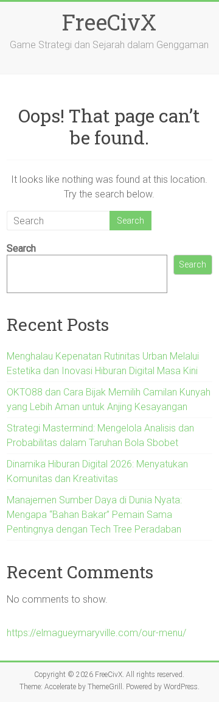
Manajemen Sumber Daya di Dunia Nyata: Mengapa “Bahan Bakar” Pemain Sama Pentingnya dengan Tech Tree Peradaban (94, 514)
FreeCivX (109, 22)
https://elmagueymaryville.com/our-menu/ (96, 633)
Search (21, 248)
